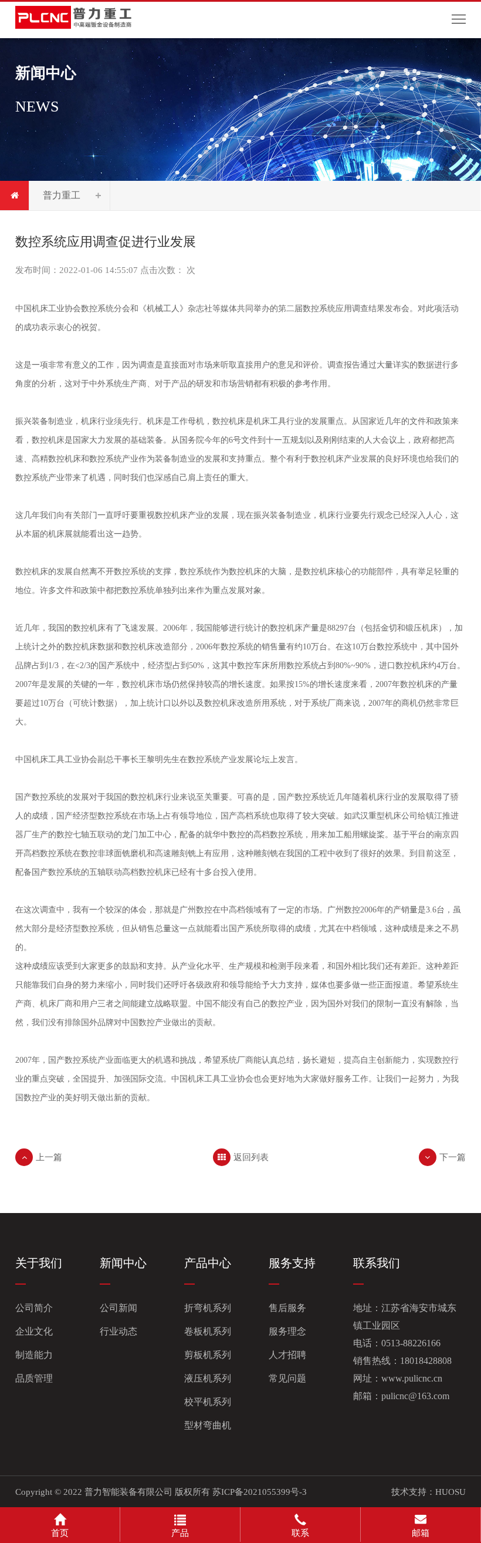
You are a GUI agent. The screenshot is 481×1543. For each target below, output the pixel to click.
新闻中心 (123, 1262)
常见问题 (287, 1378)
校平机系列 (207, 1402)
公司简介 (34, 1308)
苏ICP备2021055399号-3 (259, 1492)
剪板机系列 (207, 1355)
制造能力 (34, 1355)
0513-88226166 (411, 1343)
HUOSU (450, 1492)
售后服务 (287, 1308)
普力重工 (61, 195)
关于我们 (38, 1262)
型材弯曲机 (207, 1425)
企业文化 (34, 1331)
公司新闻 (118, 1308)
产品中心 (207, 1262)
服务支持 (292, 1262)
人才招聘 (287, 1355)
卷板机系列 (207, 1331)
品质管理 (34, 1378)
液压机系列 (207, 1378)
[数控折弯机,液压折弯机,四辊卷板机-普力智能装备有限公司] (73, 15)
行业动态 (118, 1331)
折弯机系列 (207, 1308)
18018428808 (426, 1361)
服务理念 (287, 1331)
